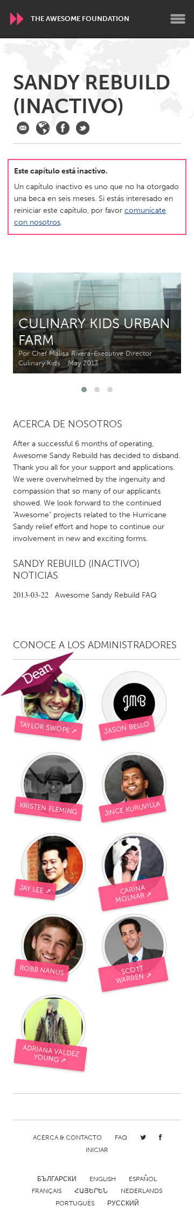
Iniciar (97, 1150)
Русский (123, 1203)
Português (75, 1203)
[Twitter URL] (82, 128)
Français (46, 1191)
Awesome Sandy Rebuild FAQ (85, 595)
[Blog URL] (43, 128)
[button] (84, 389)
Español (143, 1179)
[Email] (23, 128)
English (102, 1179)
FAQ (121, 1137)
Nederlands (141, 1191)
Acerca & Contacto (67, 1137)
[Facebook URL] (63, 128)
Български (57, 1179)
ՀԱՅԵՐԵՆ (91, 1191)
